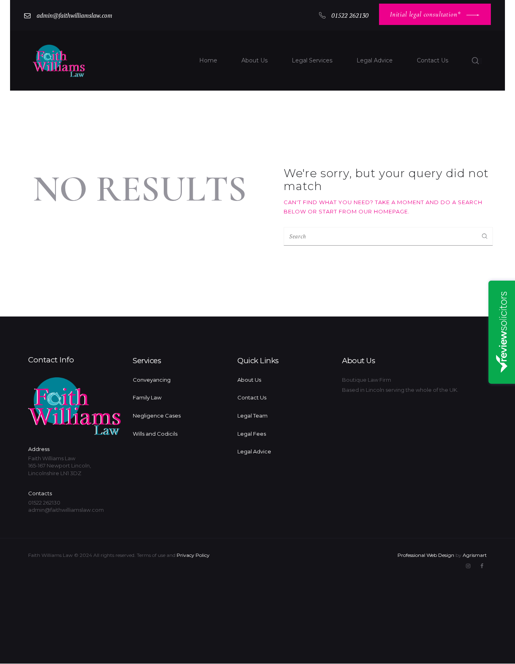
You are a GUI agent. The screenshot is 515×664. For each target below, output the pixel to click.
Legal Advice (254, 451)
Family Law (147, 397)
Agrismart (475, 555)
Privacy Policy (193, 555)
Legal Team (252, 415)
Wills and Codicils (155, 433)
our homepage (383, 211)
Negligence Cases (157, 415)
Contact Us (251, 397)
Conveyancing (152, 379)
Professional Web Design (426, 555)
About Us (249, 379)
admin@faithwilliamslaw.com (66, 510)
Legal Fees (251, 433)
